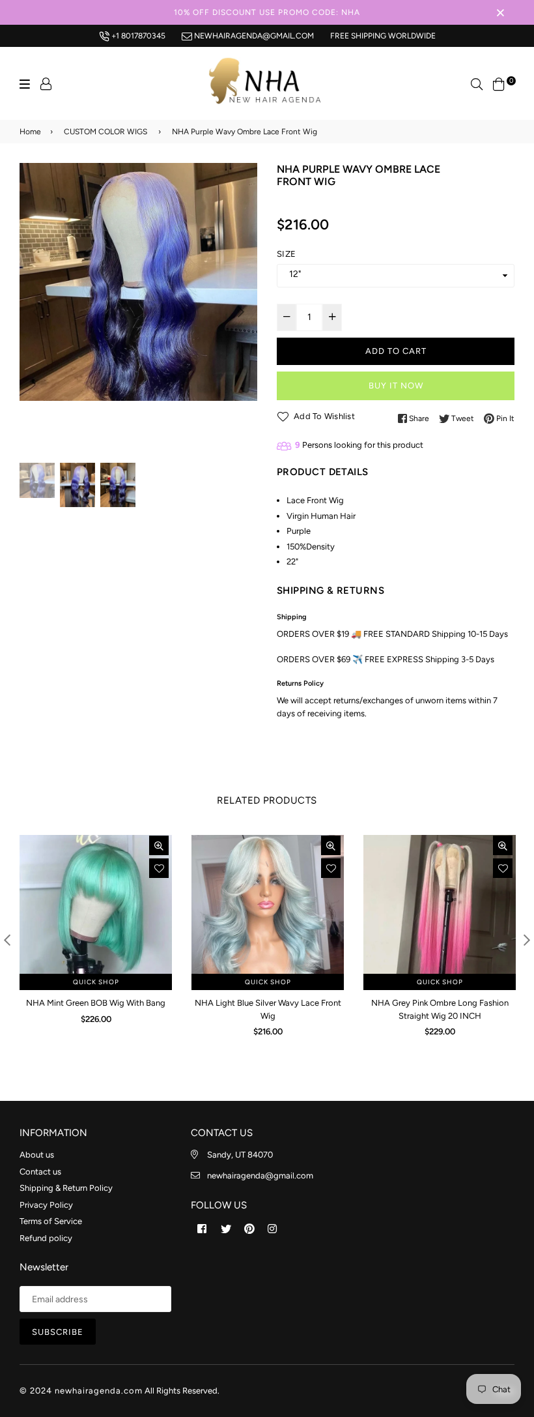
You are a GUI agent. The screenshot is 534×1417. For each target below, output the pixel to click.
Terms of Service (51, 1221)
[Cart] (499, 83)
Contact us (40, 1171)
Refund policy (46, 1238)
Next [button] (241, 312)
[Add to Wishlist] (159, 868)
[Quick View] (159, 845)
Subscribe (57, 1332)
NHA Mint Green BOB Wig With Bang (95, 1003)
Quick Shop (96, 982)
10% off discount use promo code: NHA (267, 12)
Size (286, 254)
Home (30, 131)
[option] (138, 282)
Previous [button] (36, 312)
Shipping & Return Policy (66, 1188)
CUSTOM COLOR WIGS (105, 131)
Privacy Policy (46, 1205)
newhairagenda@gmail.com (253, 35)
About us (37, 1155)
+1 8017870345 (137, 35)
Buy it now (396, 385)
